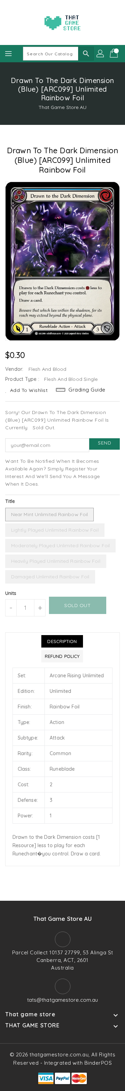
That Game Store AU (63, 107)
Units (11, 593)
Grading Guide (87, 389)
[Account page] (101, 54)
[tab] (62, 641)
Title (10, 501)
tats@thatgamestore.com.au (62, 1000)
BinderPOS (98, 1063)
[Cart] (115, 54)
